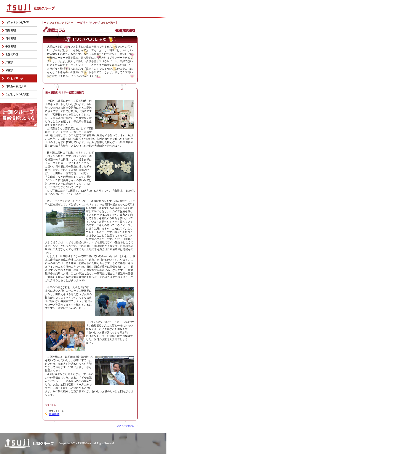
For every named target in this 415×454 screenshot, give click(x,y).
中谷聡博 (54, 414)
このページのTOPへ (126, 426)
